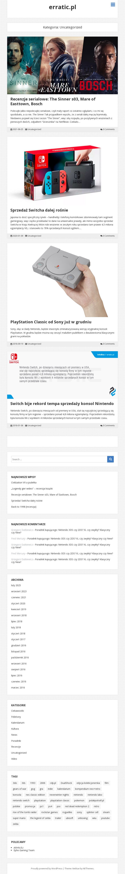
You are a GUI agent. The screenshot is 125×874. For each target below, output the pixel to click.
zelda (15, 823)
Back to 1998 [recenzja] (23, 506)
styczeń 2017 (18, 639)
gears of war (19, 788)
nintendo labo (95, 794)
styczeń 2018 (18, 633)
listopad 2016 (18, 651)
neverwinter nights (59, 794)
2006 (42, 782)
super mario (19, 818)
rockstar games (49, 812)
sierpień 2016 (18, 669)
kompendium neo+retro (87, 788)
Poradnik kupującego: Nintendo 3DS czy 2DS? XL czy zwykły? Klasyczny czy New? (60, 531)
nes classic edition (35, 794)
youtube (105, 818)
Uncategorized (34, 129)
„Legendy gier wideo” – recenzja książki (32, 488)
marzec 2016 (18, 687)
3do (15, 782)
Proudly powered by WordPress (46, 868)
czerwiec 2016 (18, 681)
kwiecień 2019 (18, 609)
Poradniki (16, 741)
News (14, 735)
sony (79, 812)
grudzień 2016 (18, 645)
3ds (23, 782)
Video (14, 759)
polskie (16, 806)
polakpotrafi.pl (96, 800)
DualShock (66, 782)
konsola (17, 794)
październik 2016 (20, 657)
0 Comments (109, 129)
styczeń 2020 (18, 603)
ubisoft (69, 818)
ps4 (50, 806)
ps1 (42, 806)
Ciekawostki (17, 710)
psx (58, 806)
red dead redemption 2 (77, 806)
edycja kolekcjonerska (88, 782)
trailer (58, 818)
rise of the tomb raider (25, 812)
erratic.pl (62, 7)
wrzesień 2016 (19, 663)
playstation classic (59, 800)
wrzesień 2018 (19, 615)
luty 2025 (16, 585)
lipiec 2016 (16, 675)
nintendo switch (21, 800)
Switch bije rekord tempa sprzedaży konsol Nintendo (62, 403)
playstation (40, 800)
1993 (32, 782)
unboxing (83, 818)
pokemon (79, 800)
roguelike (67, 812)
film (107, 782)
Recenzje (16, 746)
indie (50, 788)
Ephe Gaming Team (24, 850)
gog (33, 788)
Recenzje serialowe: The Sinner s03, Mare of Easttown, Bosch (53, 101)
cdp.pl (53, 782)
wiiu (94, 818)
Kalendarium (17, 722)
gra (41, 788)
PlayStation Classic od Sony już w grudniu (50, 321)
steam (106, 812)
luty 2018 (16, 627)
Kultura (15, 728)
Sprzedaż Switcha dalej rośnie (39, 210)
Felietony (16, 717)
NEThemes (88, 868)
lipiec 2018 (16, 621)
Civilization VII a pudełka (23, 482)
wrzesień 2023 (19, 591)
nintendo (78, 794)
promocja (30, 806)
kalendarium (63, 788)
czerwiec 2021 (18, 597)
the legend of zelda (40, 818)
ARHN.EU (18, 847)
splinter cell (92, 812)
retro (96, 806)
